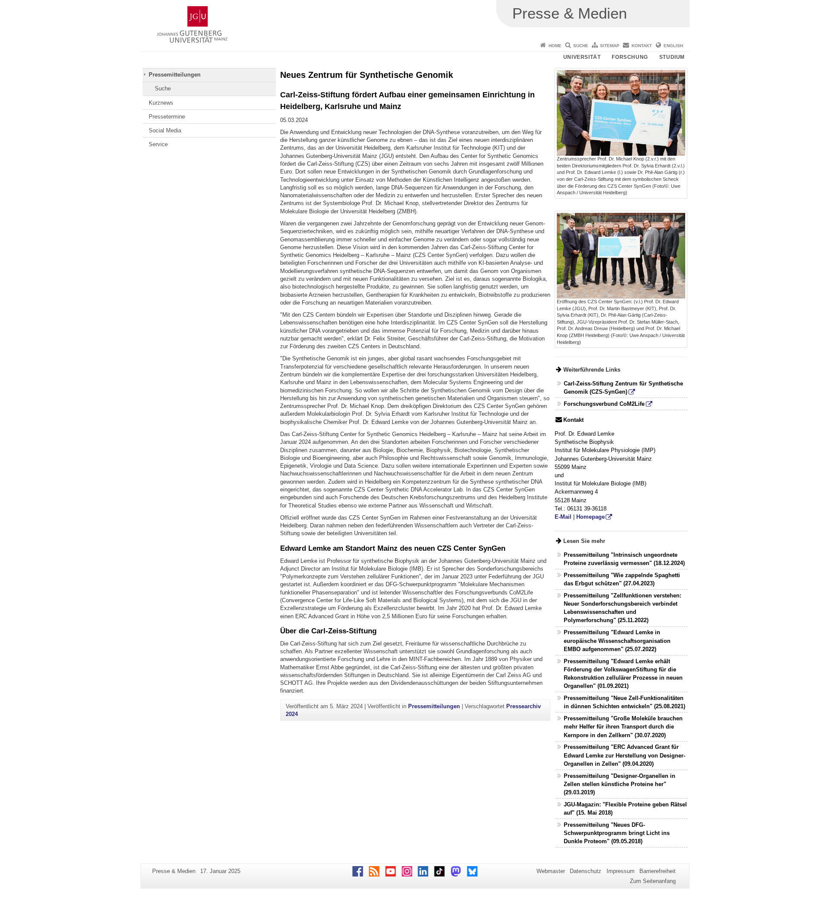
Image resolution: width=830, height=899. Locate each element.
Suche (580, 45)
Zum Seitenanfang (653, 881)
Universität (582, 57)
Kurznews (161, 103)
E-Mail (563, 517)
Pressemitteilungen (175, 74)
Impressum (621, 871)
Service (158, 144)
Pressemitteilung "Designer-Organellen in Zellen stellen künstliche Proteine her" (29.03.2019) (619, 784)
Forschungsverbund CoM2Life (604, 404)
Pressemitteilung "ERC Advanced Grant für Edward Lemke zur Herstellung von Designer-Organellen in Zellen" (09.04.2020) (624, 755)
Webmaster (550, 871)
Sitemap (609, 45)
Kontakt (642, 45)
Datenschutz (585, 871)
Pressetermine (167, 116)
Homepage (590, 517)
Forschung (630, 57)
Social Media (165, 130)
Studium (672, 57)
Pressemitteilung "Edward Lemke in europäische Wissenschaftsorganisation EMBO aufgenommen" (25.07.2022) (617, 640)
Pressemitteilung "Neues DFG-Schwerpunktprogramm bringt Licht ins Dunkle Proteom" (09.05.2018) (617, 833)
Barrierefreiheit (657, 871)
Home (555, 45)
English (673, 45)
